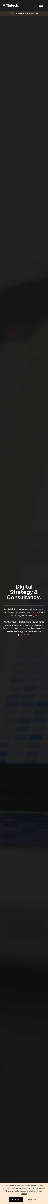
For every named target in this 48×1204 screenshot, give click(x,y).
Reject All (32, 1199)
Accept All (16, 1199)
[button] (8, 13)
